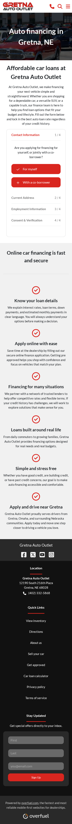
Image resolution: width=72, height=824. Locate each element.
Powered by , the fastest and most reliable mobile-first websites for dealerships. (36, 805)
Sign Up (36, 777)
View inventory (36, 621)
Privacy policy (36, 687)
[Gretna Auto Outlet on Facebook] (22, 554)
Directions (36, 631)
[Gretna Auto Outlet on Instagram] (49, 554)
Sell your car (36, 654)
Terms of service (36, 698)
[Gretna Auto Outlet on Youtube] (40, 554)
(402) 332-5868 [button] (39, 593)
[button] (52, 6)
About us (36, 642)
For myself (30, 169)
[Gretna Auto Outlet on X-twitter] (31, 554)
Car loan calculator (36, 676)
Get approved (36, 665)
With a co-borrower (36, 182)
